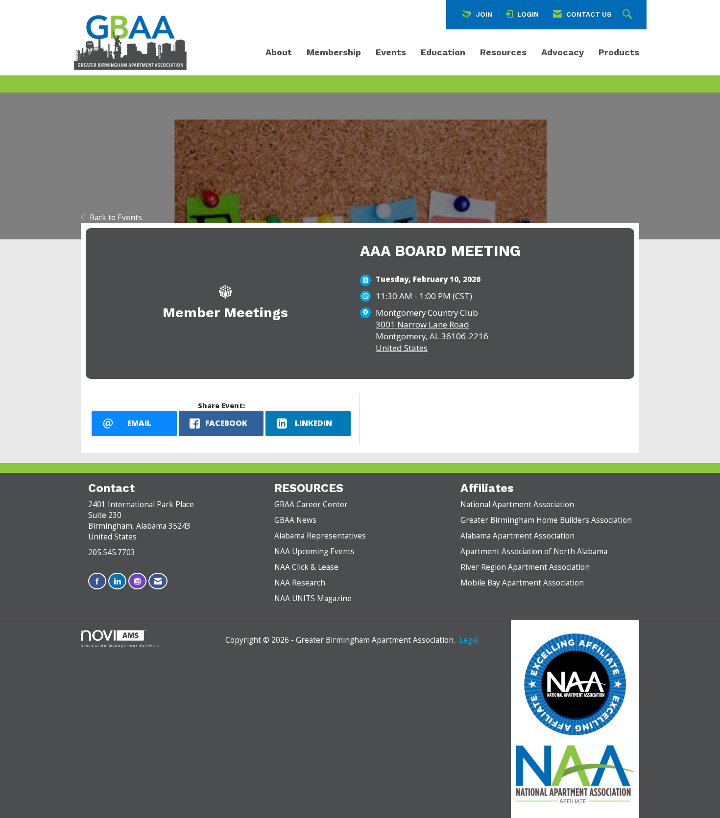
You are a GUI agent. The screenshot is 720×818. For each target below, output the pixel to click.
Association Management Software (121, 645)
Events (391, 52)
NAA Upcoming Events (314, 551)
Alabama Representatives (320, 536)
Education (443, 52)
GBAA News (295, 520)
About (278, 52)
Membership (334, 52)
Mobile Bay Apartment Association (522, 583)
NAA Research (299, 583)
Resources (503, 52)
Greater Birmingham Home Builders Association (546, 520)
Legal (468, 640)
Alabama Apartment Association (517, 536)
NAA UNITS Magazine (313, 598)
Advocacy (562, 52)
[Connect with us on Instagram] (137, 581)
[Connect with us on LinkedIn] (117, 581)
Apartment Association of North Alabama (533, 551)
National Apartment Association (517, 504)
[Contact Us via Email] (158, 581)
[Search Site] (628, 15)
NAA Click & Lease (306, 567)
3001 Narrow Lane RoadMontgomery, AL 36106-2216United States (432, 336)
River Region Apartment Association (525, 567)
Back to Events (116, 217)
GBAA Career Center (311, 504)
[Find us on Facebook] (97, 581)
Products (619, 52)
